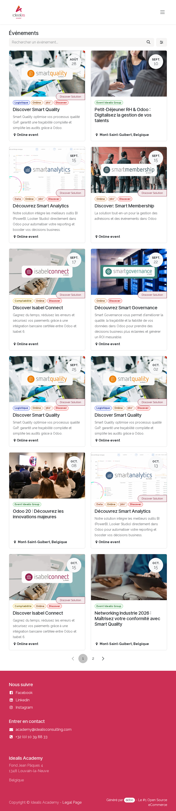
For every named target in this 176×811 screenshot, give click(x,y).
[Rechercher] (148, 42)
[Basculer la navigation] (162, 12)
